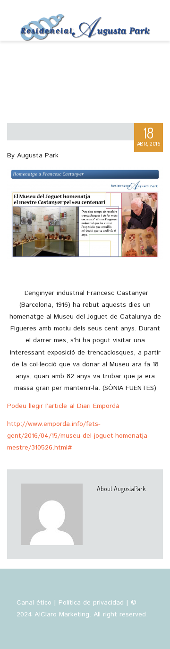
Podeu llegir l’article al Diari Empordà (63, 406)
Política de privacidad (91, 602)
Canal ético (34, 602)
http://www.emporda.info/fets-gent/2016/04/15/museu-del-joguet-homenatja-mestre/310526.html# (78, 435)
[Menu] (154, 20)
